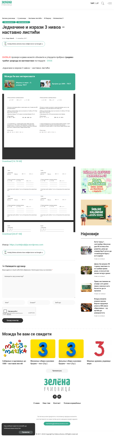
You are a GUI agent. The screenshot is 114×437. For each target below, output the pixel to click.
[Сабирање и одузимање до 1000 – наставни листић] (14, 348)
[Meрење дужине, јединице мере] (99, 348)
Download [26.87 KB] (12, 234)
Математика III (23, 22)
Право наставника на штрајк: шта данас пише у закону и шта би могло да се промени (102, 286)
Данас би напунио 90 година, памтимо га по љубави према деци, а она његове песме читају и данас (102, 268)
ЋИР (92, 3)
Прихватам (26, 432)
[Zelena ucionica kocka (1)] (96, 181)
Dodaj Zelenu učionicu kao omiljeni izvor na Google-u (25, 44)
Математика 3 (9, 22)
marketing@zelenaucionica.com (57, 423)
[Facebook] (55, 397)
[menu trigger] (109, 3)
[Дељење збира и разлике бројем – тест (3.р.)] (71, 348)
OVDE (49, 60)
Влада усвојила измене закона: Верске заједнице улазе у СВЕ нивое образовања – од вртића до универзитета (101, 306)
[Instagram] (59, 397)
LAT (97, 3)
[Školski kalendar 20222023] (96, 212)
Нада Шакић (10, 38)
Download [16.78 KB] (12, 161)
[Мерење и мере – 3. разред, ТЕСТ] (20, 84)
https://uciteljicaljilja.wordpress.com (26, 244)
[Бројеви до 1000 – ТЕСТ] (56, 84)
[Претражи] (102, 3)
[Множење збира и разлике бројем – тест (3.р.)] (43, 348)
